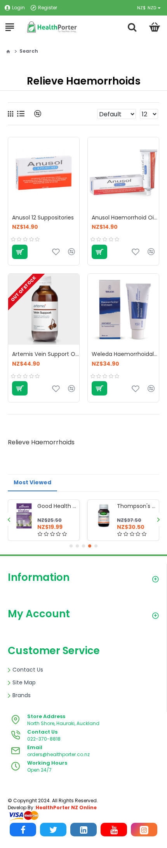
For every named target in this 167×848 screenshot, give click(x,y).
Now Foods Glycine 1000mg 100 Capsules (76, 825)
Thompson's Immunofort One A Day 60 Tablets (136, 506)
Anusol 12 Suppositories (43, 217)
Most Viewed (32, 482)
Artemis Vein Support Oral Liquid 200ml (45, 354)
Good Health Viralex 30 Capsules (57, 506)
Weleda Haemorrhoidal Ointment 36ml (125, 354)
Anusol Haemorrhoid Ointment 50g (125, 217)
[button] (9, 519)
